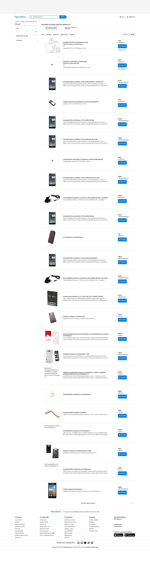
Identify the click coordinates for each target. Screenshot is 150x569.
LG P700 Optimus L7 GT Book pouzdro (73, 237)
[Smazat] (58, 17)
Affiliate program (68, 533)
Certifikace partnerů (94, 526)
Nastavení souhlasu (44, 529)
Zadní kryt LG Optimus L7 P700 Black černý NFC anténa (77, 451)
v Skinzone (120, 393)
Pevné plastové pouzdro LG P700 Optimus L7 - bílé (76, 354)
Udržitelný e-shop (93, 531)
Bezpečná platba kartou (45, 533)
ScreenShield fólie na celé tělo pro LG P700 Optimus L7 (77, 469)
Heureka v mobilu (44, 522)
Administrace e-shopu (69, 520)
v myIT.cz (120, 431)
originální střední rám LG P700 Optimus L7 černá (75, 42)
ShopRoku (91, 522)
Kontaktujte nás (118, 519)
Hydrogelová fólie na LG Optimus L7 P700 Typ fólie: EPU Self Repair (80, 258)
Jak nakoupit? (43, 520)
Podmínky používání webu (92, 547)
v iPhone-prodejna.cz (123, 354)
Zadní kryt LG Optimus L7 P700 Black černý (74, 316)
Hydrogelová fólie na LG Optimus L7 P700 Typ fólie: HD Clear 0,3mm (80, 139)
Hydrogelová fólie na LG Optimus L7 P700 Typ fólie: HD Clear (78, 120)
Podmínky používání (20, 524)
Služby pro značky (68, 529)
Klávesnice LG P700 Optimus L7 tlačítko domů (75, 61)
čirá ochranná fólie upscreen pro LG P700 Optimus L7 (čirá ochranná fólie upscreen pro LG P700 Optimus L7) (86, 334)
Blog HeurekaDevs (19, 533)
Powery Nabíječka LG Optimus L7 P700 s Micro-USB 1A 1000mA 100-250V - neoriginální (85, 198)
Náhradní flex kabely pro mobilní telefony (73, 44)
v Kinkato (120, 335)
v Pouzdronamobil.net (123, 82)
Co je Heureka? (18, 520)
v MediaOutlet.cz (122, 297)
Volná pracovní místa (20, 526)
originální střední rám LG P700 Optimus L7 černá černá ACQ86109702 (81, 102)
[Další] (134, 503)
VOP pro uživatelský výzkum (46, 535)
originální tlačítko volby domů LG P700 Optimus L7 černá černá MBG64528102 (83, 159)
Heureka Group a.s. (67, 547)
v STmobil (120, 316)
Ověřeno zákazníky (93, 520)
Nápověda (66, 537)
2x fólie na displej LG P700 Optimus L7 (72, 489)
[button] (20, 31)
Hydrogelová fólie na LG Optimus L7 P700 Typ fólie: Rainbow (78, 216)
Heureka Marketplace (69, 526)
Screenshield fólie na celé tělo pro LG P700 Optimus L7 (77, 394)
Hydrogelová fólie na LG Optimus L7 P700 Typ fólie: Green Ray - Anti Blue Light (83, 82)
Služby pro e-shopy (69, 524)
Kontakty (17, 522)
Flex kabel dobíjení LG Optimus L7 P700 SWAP (74, 412)
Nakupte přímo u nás (45, 526)
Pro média (17, 529)
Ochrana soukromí (44, 531)
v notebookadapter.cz (123, 278)
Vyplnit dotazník (118, 526)
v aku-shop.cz (121, 197)
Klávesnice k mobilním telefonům (71, 63)
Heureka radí (43, 524)
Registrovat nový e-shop (70, 522)
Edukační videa (68, 535)
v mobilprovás (121, 42)
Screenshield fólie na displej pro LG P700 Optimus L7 (76, 431)
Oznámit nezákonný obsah (21, 535)
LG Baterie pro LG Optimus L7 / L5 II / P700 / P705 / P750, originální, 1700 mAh (83, 296)
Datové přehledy (68, 531)
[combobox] (44, 17)
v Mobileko (120, 236)
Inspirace (91, 529)
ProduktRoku (92, 524)
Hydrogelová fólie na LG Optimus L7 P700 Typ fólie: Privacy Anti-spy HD (81, 178)
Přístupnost (18, 537)
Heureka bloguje (19, 531)
